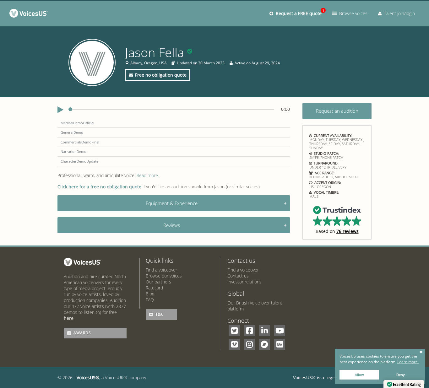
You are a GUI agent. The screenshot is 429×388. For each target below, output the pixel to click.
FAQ (150, 300)
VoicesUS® (88, 377)
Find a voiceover (161, 270)
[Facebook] (249, 330)
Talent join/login (398, 13)
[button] (337, 219)
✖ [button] (421, 352)
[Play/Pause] (60, 110)
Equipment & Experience (172, 203)
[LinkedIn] (264, 330)
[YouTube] (279, 330)
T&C (159, 314)
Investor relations (244, 282)
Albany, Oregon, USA (148, 63)
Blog (150, 294)
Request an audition (337, 111)
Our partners (158, 282)
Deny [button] (400, 374)
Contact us (238, 276)
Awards (82, 333)
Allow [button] (359, 374)
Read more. (148, 175)
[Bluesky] (279, 344)
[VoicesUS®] (30, 14)
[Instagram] (249, 344)
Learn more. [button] (408, 361)
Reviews (171, 225)
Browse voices (352, 13)
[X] (234, 330)
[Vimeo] (234, 344)
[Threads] (264, 344)
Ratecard (154, 288)
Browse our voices (164, 276)
